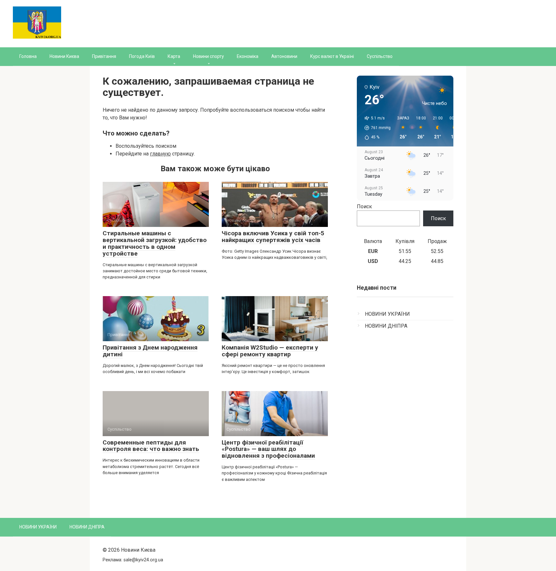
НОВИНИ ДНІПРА (386, 326)
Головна (28, 56)
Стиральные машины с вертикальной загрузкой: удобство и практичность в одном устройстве (155, 243)
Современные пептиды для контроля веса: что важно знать (151, 446)
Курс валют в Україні (332, 56)
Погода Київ (142, 56)
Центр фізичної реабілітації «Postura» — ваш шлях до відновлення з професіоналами (268, 449)
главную (160, 154)
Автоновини (284, 56)
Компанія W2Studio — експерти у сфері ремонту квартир (270, 351)
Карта (174, 56)
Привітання (104, 56)
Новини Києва (64, 56)
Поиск (364, 206)
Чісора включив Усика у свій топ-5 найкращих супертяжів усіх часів (273, 236)
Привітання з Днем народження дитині (150, 351)
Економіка (247, 56)
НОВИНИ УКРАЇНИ (387, 314)
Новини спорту (208, 56)
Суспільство (380, 56)
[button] (375, 128)
